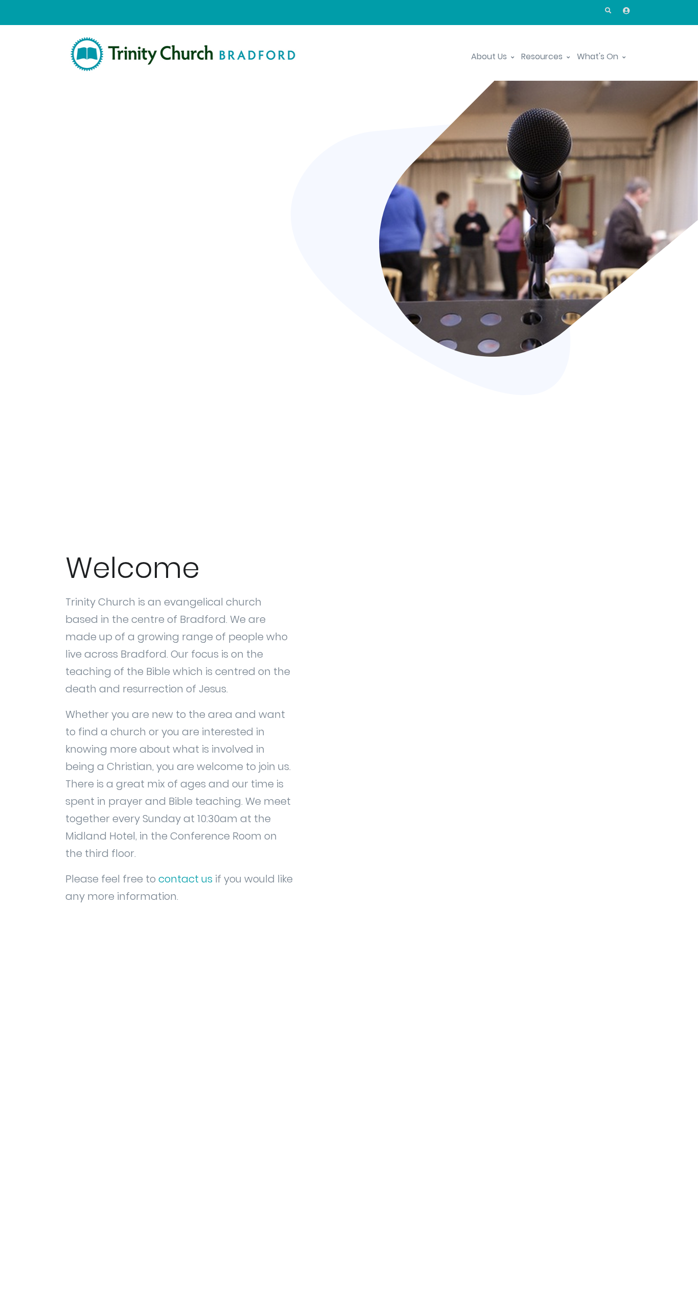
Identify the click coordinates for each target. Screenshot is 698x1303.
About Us (490, 56)
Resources (543, 56)
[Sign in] (626, 11)
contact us (185, 879)
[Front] (182, 57)
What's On (598, 56)
